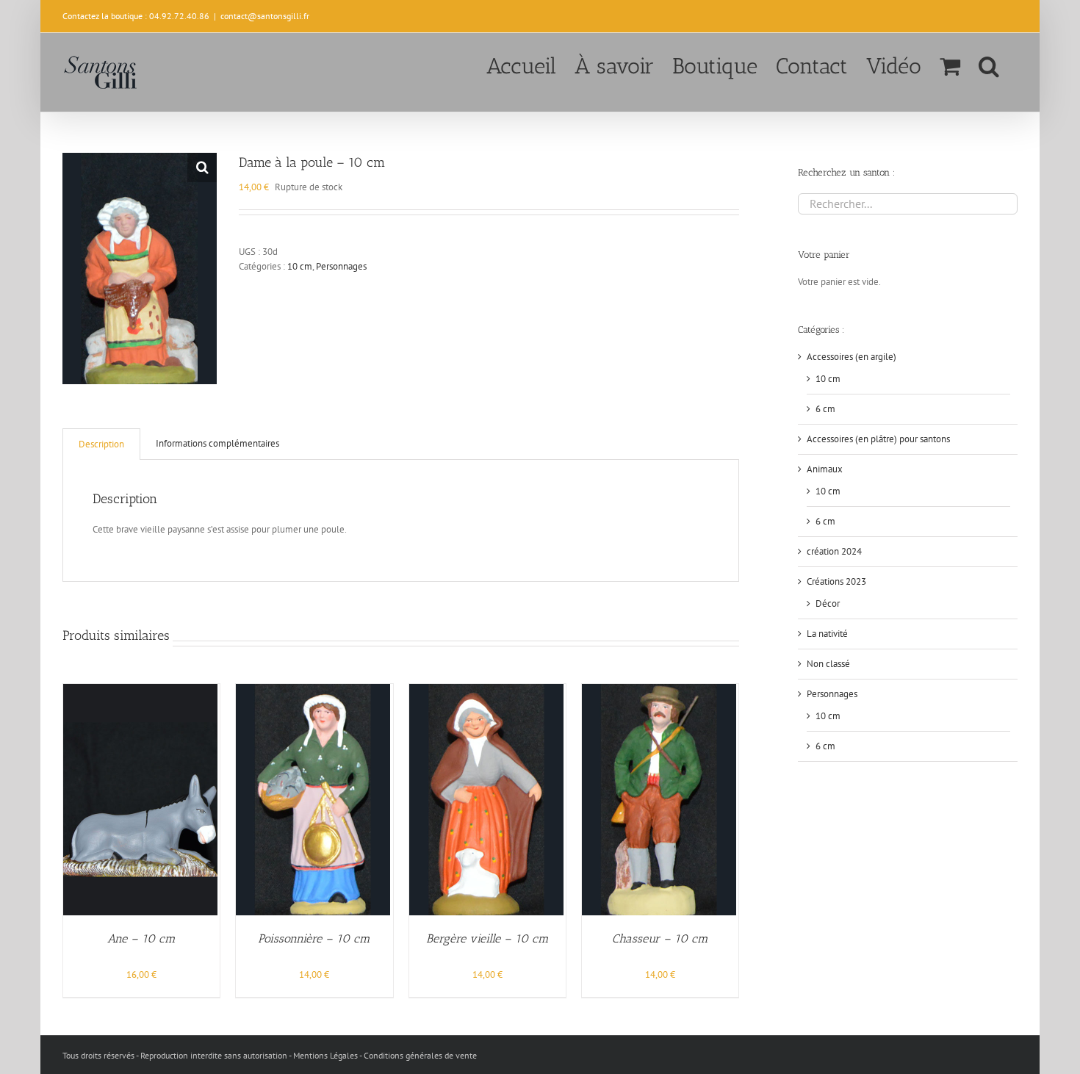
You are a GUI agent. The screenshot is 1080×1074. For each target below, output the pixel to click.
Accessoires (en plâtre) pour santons (878, 439)
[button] (989, 64)
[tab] (101, 444)
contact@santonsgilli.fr (264, 15)
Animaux (825, 469)
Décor (828, 603)
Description (101, 444)
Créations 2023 (836, 581)
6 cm (825, 409)
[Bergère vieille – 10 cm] (486, 691)
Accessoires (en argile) (851, 356)
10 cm (299, 266)
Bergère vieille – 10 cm (487, 938)
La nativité (827, 633)
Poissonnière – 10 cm (314, 938)
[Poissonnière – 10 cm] (313, 691)
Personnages (341, 266)
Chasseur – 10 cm (660, 938)
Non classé (828, 663)
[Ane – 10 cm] (140, 691)
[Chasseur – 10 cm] (659, 691)
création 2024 (834, 551)
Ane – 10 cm (141, 938)
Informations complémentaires (217, 443)
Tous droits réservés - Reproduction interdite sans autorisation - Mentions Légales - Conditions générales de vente (269, 1055)
